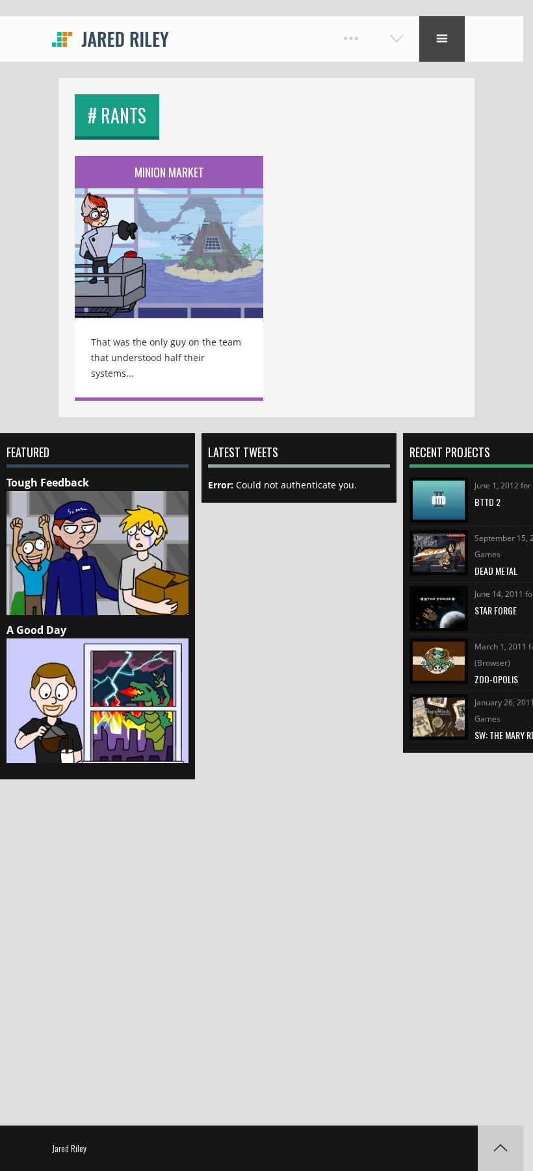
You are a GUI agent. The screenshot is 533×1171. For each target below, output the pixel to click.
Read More (169, 244)
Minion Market (169, 172)
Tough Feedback (47, 482)
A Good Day (36, 630)
